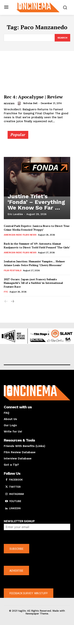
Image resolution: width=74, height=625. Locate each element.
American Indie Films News (20, 234)
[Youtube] (6, 501)
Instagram (16, 493)
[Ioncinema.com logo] (38, 7)
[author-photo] (19, 103)
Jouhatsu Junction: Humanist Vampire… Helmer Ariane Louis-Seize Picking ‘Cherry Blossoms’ (34, 263)
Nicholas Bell (30, 103)
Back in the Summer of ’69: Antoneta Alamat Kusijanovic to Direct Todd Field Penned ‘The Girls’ (37, 245)
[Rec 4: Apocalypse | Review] (37, 71)
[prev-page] (6, 301)
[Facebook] (6, 479)
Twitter (14, 486)
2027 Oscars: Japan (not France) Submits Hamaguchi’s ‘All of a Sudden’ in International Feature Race (33, 282)
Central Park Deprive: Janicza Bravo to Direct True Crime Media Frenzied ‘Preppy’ (36, 227)
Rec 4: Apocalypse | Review (33, 97)
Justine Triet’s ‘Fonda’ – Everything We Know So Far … (36, 202)
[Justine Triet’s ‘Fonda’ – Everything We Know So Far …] (37, 176)
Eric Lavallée (15, 214)
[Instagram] (6, 494)
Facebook (16, 479)
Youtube (15, 501)
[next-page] (12, 301)
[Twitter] (6, 487)
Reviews (9, 103)
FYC (6, 291)
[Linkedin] (6, 508)
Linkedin (15, 508)
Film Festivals (12, 270)
